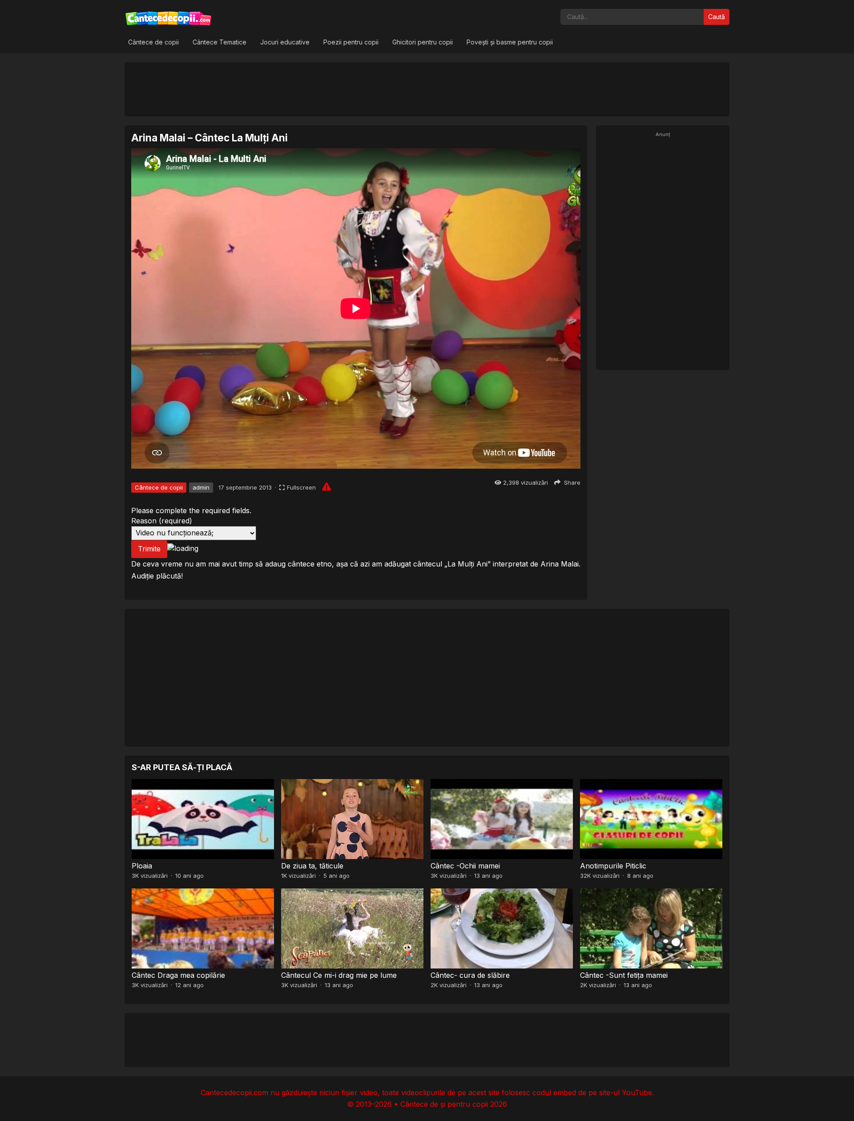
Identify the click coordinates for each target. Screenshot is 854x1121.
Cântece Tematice (219, 42)
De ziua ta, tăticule (312, 865)
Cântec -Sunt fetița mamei (624, 975)
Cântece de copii (153, 42)
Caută (716, 16)
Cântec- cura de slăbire (470, 975)
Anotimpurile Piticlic (613, 865)
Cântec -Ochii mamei (465, 865)
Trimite (149, 548)
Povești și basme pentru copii (510, 42)
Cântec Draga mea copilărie (178, 975)
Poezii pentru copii (351, 42)
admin (201, 487)
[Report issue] (326, 486)
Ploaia (142, 865)
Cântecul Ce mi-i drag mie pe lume (339, 975)
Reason (161, 520)
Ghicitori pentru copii (422, 42)
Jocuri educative (285, 42)
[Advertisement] (427, 89)
